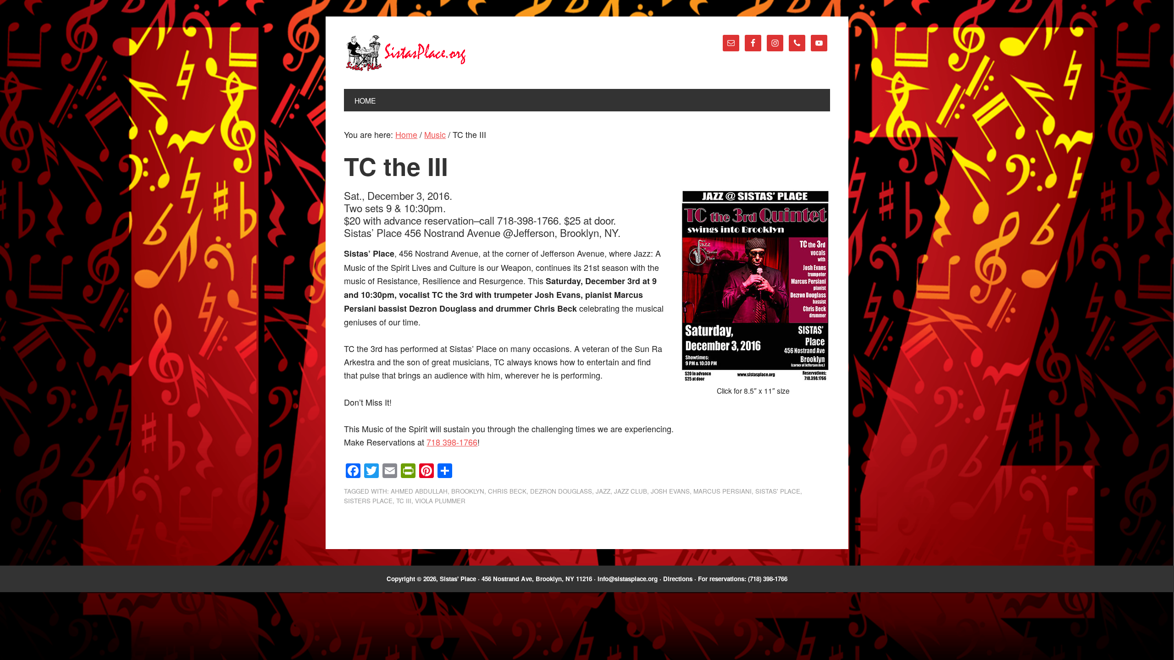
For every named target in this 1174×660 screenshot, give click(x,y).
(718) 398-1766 (767, 578)
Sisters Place (368, 500)
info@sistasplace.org (628, 578)
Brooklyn (467, 491)
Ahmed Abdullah (419, 491)
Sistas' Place (406, 53)
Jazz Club (630, 491)
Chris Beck (507, 491)
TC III (403, 500)
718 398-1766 (451, 442)
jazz (603, 491)
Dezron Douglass (561, 491)
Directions (677, 578)
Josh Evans (670, 491)
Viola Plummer (440, 500)
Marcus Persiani (722, 491)
